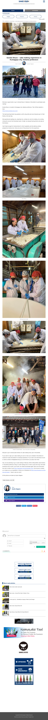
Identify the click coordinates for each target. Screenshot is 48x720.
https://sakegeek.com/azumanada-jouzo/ (24, 468)
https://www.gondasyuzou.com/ (10, 110)
